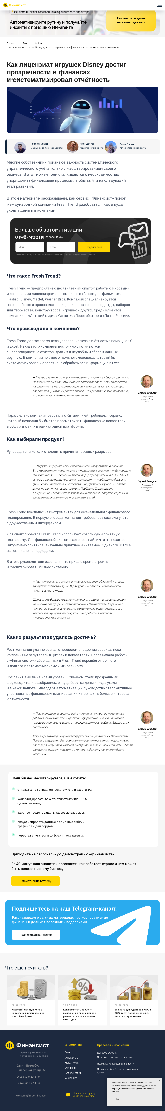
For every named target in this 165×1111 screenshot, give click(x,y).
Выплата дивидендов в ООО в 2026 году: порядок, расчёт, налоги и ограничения (133, 1013)
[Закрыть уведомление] (159, 1080)
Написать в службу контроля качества (84, 1094)
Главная (11, 43)
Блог (25, 43)
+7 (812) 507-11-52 (28, 1077)
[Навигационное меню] (159, 5)
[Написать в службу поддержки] (68, 1095)
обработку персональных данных (79, 254)
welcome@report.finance (31, 1095)
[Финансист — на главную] (14, 5)
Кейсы (38, 43)
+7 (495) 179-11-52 (28, 1083)
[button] (35, 881)
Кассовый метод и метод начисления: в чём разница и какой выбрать (28, 1013)
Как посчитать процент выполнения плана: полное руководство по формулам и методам (79, 1014)
